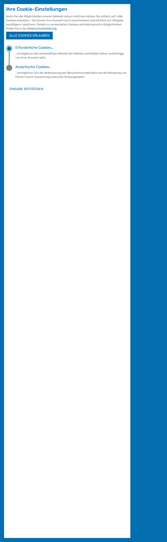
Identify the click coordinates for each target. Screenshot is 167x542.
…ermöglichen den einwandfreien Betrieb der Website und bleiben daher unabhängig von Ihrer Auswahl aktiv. (69, 52)
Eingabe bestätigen (26, 89)
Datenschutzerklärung (41, 28)
